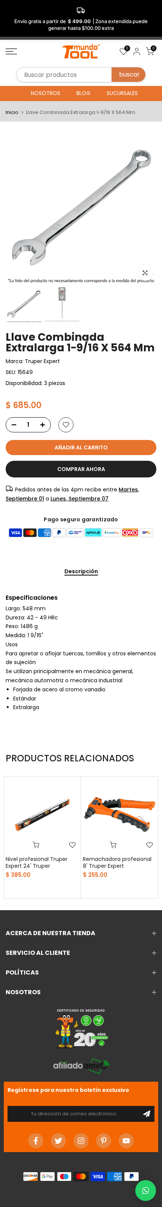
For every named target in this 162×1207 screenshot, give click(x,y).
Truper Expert (42, 361)
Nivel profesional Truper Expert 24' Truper (36, 862)
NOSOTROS (45, 93)
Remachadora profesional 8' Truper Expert (117, 862)
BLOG (83, 93)
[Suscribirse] (146, 1113)
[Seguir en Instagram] (81, 1140)
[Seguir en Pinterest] (103, 1140)
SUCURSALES (122, 93)
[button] (145, 1190)
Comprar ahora (81, 469)
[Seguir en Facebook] (35, 1140)
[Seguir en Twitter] (58, 1140)
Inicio (12, 112)
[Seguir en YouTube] (126, 1140)
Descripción (81, 571)
